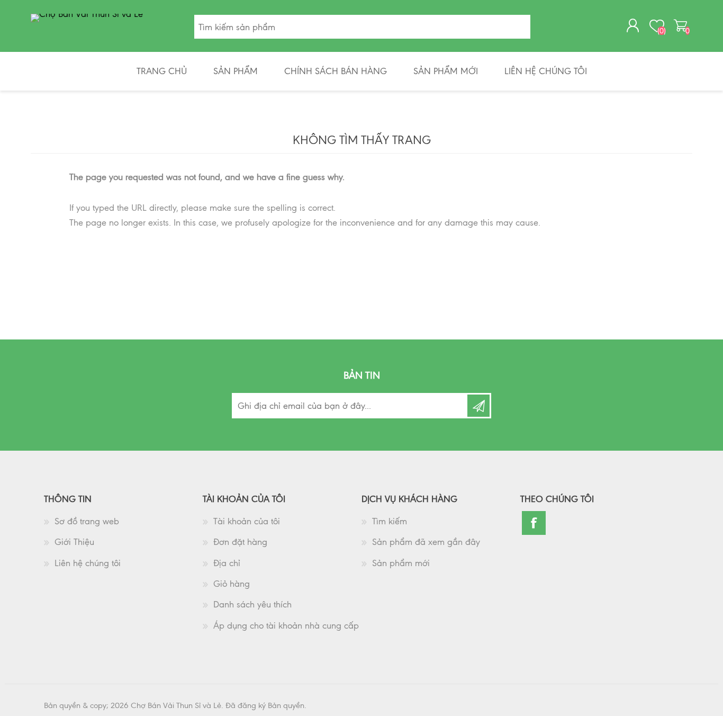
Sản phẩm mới (445, 71)
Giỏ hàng (231, 583)
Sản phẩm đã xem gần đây (426, 541)
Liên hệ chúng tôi (545, 71)
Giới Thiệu (74, 541)
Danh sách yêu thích (252, 604)
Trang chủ (162, 71)
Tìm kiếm (389, 521)
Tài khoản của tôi (246, 521)
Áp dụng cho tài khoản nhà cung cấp (286, 625)
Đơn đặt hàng (240, 541)
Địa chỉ (226, 563)
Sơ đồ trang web (87, 521)
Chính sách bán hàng (335, 71)
